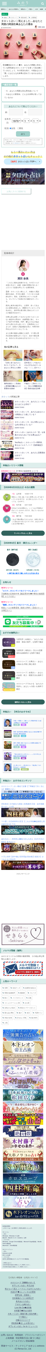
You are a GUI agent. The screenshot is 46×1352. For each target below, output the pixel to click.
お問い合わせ (7, 1334)
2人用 (16, 725)
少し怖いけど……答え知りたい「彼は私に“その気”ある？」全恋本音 (27, 766)
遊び (20, 1013)
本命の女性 (8, 1018)
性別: (6, 128)
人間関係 (33, 17)
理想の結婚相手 (9, 993)
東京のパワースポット (28, 1008)
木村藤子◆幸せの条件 (23, 1310)
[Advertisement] (23, 219)
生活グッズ (16, 988)
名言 (28, 1013)
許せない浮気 (21, 1018)
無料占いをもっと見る (23, 702)
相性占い (23, 9)
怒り (6, 998)
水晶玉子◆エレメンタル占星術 (23, 1291)
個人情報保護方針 (16, 143)
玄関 (6, 988)
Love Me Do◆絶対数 (23, 1307)
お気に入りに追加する (16, 191)
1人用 (16, 736)
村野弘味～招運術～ (23, 1295)
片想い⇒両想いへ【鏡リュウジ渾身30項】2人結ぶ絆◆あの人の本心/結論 (27, 722)
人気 (6, 1023)
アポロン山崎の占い (23, 1304)
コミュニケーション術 (12, 1003)
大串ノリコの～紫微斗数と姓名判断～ (23, 1313)
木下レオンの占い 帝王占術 (23, 1285)
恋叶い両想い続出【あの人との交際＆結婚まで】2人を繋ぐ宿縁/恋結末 (27, 744)
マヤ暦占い (23, 1316)
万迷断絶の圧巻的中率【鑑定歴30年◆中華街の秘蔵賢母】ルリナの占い (22, 595)
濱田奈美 (24, 17)
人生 (36, 9)
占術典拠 (10, 1337)
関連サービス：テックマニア (14, 1345)
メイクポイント (18, 998)
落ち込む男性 (9, 1013)
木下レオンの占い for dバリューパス (23, 1326)
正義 (29, 998)
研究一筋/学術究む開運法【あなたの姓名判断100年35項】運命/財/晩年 (27, 733)
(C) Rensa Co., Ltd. (23, 1348)
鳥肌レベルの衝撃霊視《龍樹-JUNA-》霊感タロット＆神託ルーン (22, 609)
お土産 (27, 1003)
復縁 (23, 758)
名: (25, 112)
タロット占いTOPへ (23, 161)
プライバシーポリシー (35, 1334)
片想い (31, 9)
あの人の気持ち (14, 9)
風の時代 (34, 1018)
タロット (4, 14)
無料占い (4, 9)
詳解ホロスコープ (23, 1320)
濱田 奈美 (41, 27)
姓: (6, 112)
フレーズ (33, 993)
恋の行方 (24, 769)
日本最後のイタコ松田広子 (23, 1298)
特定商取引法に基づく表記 (28, 1337)
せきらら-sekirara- (36, 1345)
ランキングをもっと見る (23, 533)
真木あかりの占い (23, 1301)
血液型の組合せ (30, 988)
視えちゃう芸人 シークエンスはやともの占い (23, 1288)
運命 (5, 17)
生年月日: (8, 120)
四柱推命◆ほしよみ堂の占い (23, 1323)
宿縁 (23, 725)
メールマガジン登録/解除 (23, 1340)
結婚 (41, 9)
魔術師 (22, 993)
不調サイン (38, 1013)
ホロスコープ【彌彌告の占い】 (23, 1282)
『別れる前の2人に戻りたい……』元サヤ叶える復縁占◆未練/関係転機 (27, 755)
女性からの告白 (9, 1008)
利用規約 (19, 1334)
